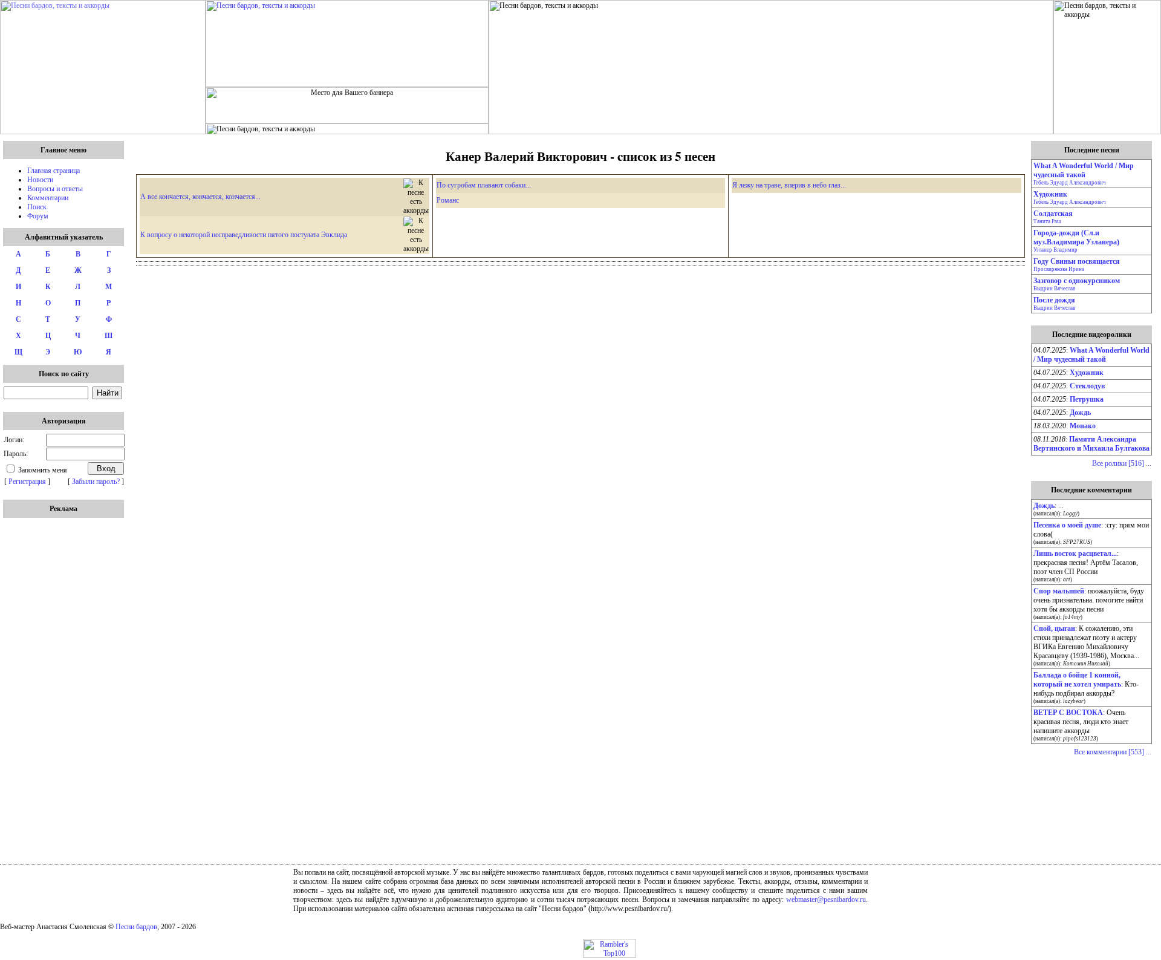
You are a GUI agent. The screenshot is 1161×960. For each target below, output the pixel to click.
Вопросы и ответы (55, 188)
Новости (40, 179)
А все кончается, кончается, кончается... (200, 196)
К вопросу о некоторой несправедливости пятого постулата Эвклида (243, 234)
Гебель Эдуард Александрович (1069, 183)
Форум (37, 216)
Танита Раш (1047, 221)
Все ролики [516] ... (1121, 463)
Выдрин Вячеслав (1054, 289)
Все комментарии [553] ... (1112, 752)
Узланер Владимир (1055, 250)
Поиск (37, 207)
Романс (448, 200)
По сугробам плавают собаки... (484, 185)
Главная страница (53, 170)
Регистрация (27, 481)
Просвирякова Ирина (1058, 269)
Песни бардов (136, 926)
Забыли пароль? (96, 481)
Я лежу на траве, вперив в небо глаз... (789, 185)
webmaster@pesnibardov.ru (826, 899)
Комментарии (47, 198)
